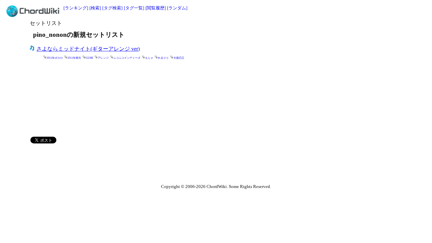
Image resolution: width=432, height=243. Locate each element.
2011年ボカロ (55, 57)
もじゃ (149, 57)
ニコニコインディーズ (126, 57)
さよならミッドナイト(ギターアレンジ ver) (88, 49)
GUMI (89, 57)
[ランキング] (75, 7)
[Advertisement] (290, 29)
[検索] (95, 7)
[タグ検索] (112, 7)
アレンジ (103, 57)
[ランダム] (177, 7)
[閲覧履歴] (155, 7)
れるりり (163, 57)
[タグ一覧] (134, 7)
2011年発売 (74, 57)
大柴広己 (178, 57)
